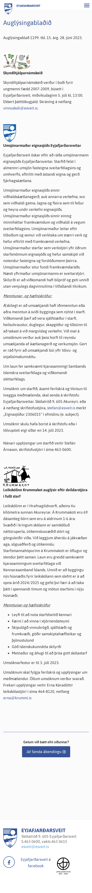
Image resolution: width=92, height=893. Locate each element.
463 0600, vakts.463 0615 (45, 841)
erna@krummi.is (17, 698)
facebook (9, 862)
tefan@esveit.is (62, 408)
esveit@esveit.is (35, 846)
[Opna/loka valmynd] (86, 5)
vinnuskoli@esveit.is (20, 108)
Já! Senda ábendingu (43, 751)
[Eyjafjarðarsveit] (10, 846)
